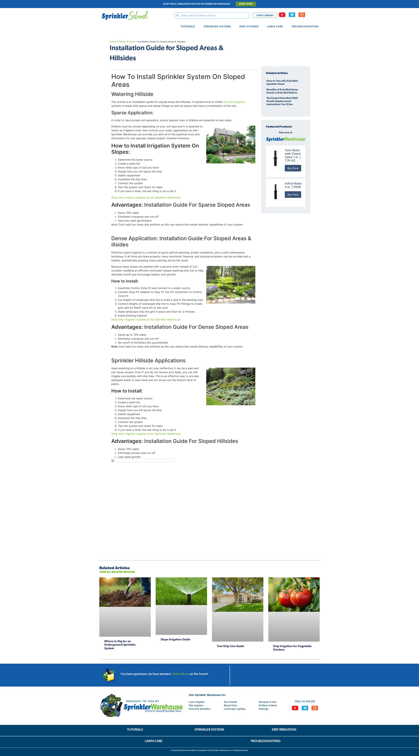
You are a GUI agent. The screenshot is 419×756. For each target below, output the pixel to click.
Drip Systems (249, 26)
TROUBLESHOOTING (265, 741)
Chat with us (180, 674)
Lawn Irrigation (197, 701)
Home (113, 41)
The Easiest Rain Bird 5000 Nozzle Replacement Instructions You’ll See (282, 101)
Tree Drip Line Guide (230, 646)
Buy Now (293, 168)
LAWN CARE (153, 741)
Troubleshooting (305, 26)
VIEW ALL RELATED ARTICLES (117, 572)
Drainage (263, 708)
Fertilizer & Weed (268, 705)
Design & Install (127, 41)
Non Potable (230, 701)
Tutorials (188, 26)
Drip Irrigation (196, 705)
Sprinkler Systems (217, 26)
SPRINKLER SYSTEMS (209, 729)
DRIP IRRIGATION (284, 729)
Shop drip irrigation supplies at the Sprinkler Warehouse (146, 197)
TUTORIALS (135, 729)
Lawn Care (275, 26)
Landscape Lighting (234, 708)
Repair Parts (230, 705)
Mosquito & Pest (268, 701)
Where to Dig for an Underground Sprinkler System (120, 645)
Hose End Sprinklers (199, 708)
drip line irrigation (234, 101)
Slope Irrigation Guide (175, 639)
